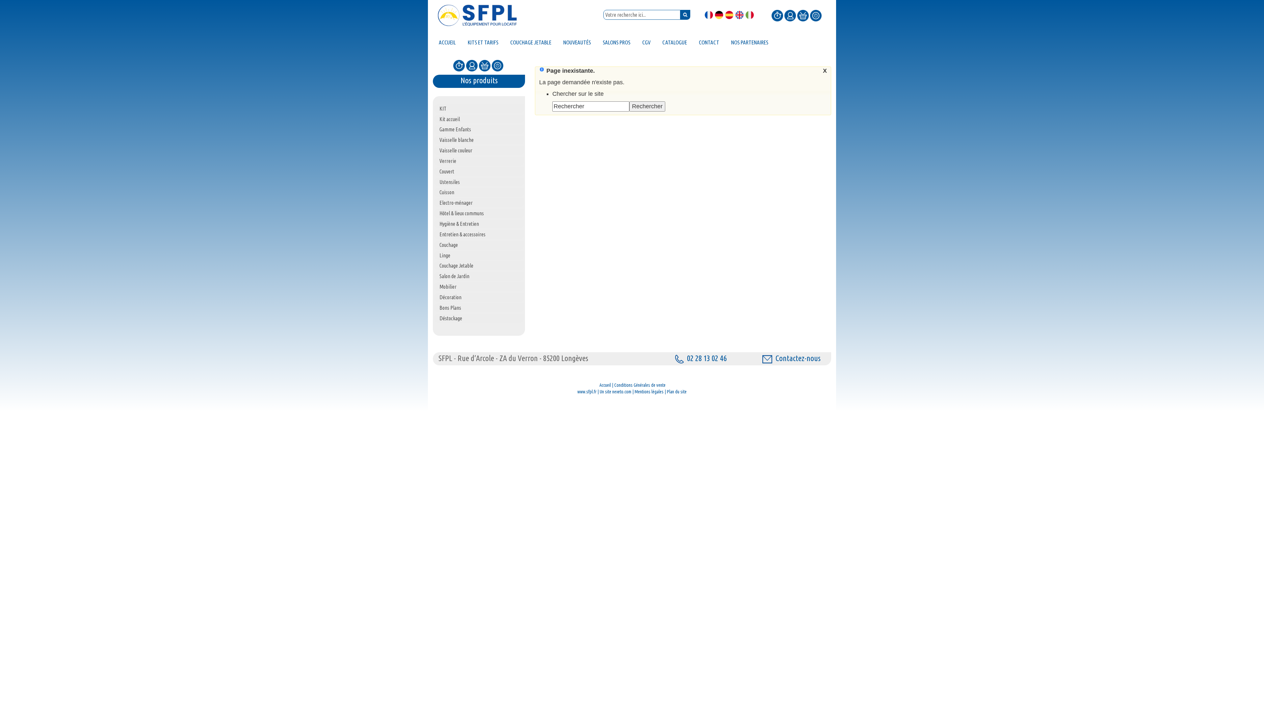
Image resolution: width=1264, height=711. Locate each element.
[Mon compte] (790, 15)
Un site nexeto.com (615, 391)
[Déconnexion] (815, 15)
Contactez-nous (798, 358)
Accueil (605, 385)
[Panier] (803, 15)
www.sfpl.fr (586, 391)
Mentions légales (649, 391)
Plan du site (677, 391)
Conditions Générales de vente (640, 385)
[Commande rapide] (777, 15)
